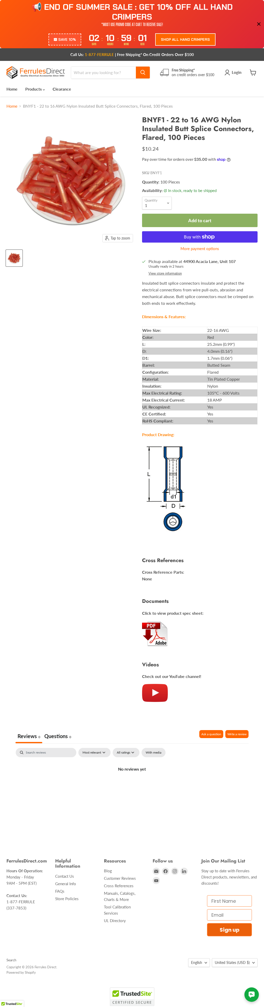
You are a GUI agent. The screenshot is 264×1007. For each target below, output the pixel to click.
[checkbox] (154, 752)
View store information (165, 273)
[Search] (143, 72)
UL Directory (115, 920)
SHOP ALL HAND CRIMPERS (185, 39)
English (196, 962)
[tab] (57, 736)
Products (34, 88)
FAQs (59, 891)
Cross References (119, 885)
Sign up (230, 929)
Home (12, 88)
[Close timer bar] (259, 24)
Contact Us (64, 876)
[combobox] (103, 72)
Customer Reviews (120, 878)
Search (11, 960)
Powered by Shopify (21, 972)
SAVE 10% (67, 39)
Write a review (236, 734)
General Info (65, 883)
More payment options (199, 248)
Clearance (62, 88)
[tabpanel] (132, 786)
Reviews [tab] (29, 736)
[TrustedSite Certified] (132, 996)
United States (232, 962)
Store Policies (67, 898)
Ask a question (211, 734)
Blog (108, 870)
